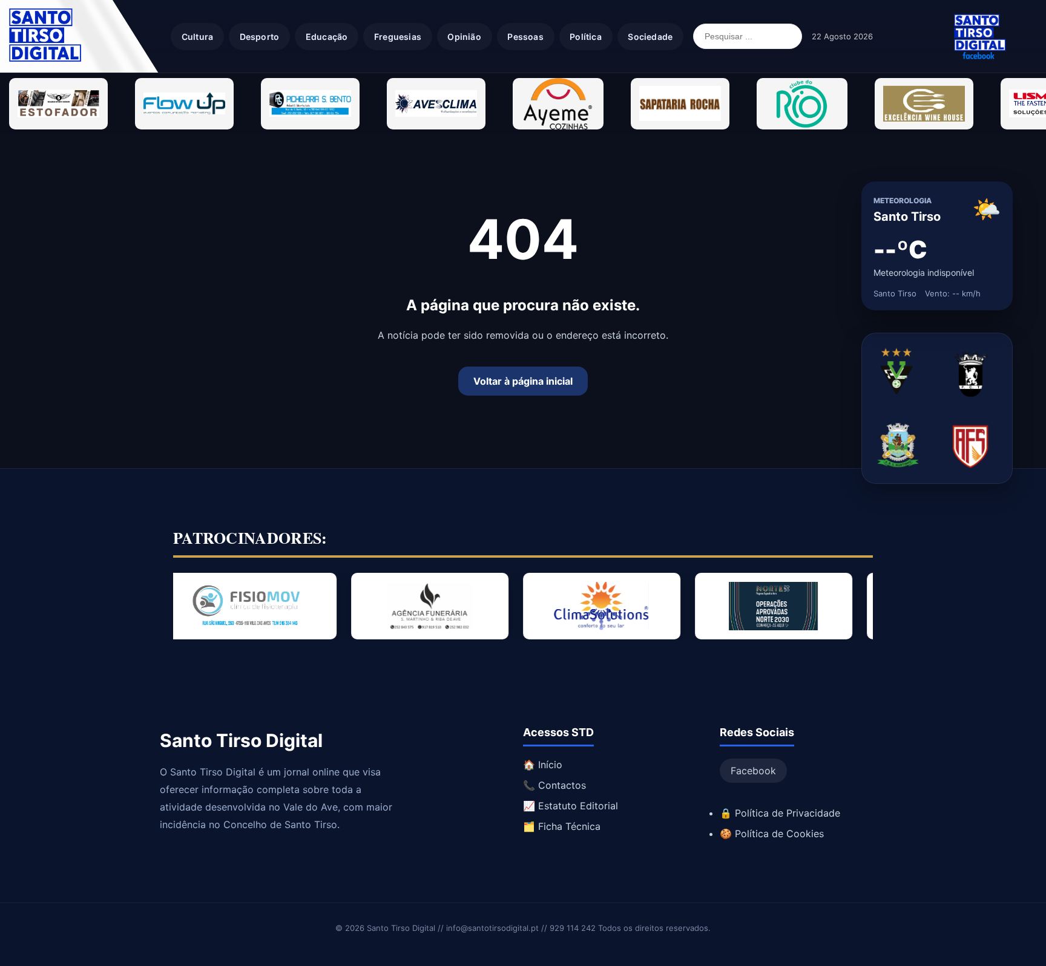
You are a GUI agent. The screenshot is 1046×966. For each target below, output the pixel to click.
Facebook (753, 771)
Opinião (464, 36)
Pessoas (525, 36)
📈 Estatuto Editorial (570, 806)
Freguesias (397, 36)
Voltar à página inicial (523, 381)
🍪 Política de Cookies (772, 833)
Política (586, 36)
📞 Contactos (554, 785)
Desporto (260, 36)
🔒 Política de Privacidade (780, 813)
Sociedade (650, 36)
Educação (327, 36)
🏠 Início (542, 765)
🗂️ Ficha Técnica (561, 826)
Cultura (197, 36)
